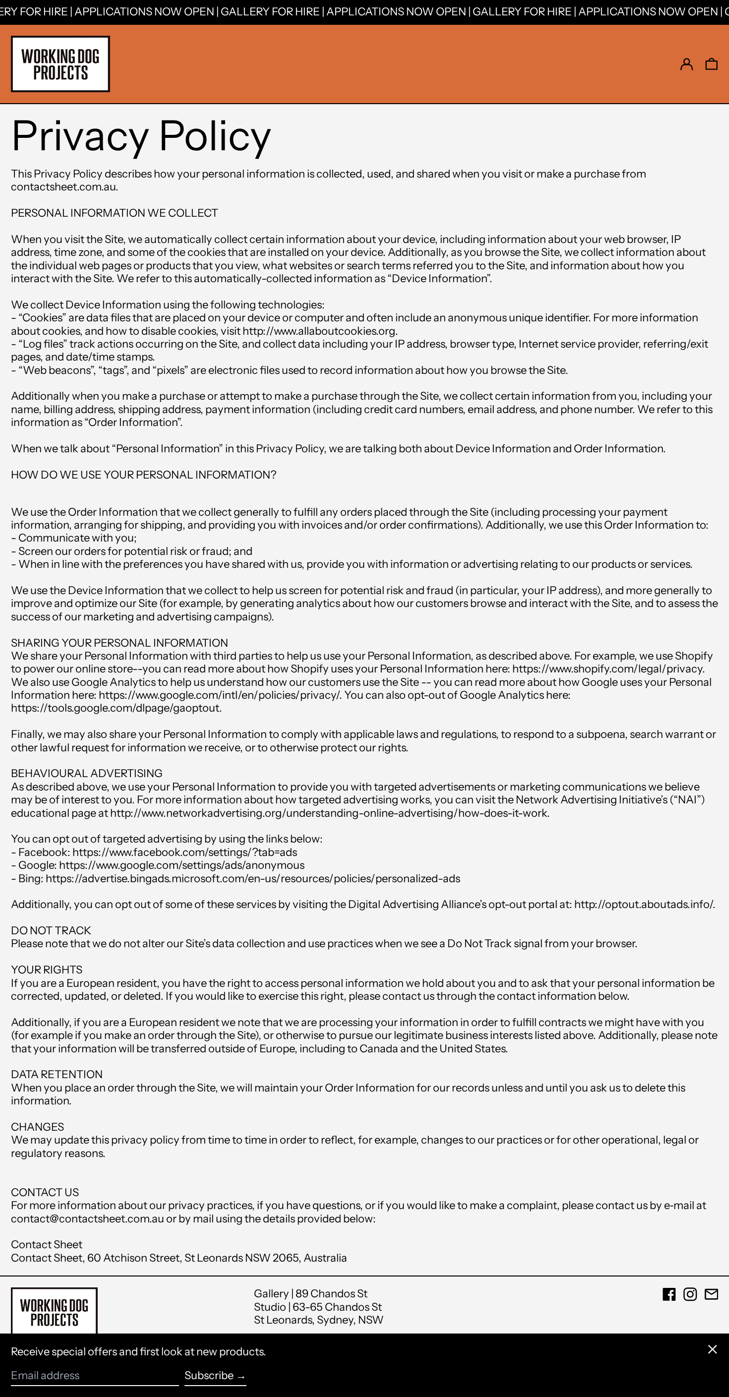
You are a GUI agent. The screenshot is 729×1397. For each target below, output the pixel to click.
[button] (712, 64)
